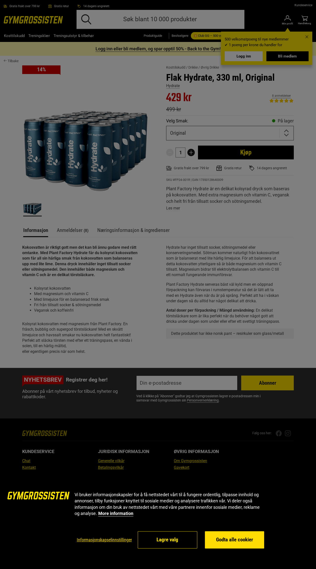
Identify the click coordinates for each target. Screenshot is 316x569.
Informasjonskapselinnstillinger (104, 539)
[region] (158, 520)
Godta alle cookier (234, 540)
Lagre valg (167, 540)
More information (115, 513)
